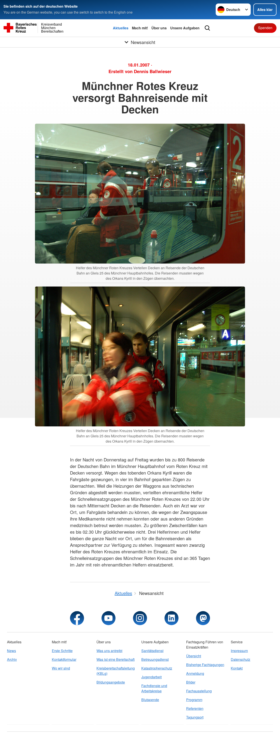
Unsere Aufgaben (185, 27)
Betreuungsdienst (155, 659)
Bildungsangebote (110, 682)
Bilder (190, 682)
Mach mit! (140, 27)
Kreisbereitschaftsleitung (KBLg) (115, 671)
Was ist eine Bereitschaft (115, 659)
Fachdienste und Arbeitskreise (154, 688)
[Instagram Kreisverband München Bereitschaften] (140, 618)
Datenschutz (240, 659)
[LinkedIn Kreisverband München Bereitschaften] (171, 618)
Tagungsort (194, 717)
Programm (194, 699)
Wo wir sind (61, 668)
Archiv (12, 659)
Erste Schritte (62, 650)
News (11, 650)
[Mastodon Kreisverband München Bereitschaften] (203, 618)
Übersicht (193, 655)
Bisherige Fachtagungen (205, 664)
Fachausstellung (199, 690)
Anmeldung (195, 673)
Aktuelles (120, 27)
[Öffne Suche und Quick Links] (207, 28)
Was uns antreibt (109, 650)
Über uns (159, 27)
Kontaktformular (64, 659)
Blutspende (150, 699)
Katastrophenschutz (156, 668)
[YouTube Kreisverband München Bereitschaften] (109, 618)
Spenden (265, 27)
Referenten (194, 708)
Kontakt (237, 668)
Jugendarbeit (151, 676)
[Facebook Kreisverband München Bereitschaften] (77, 618)
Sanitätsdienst (152, 650)
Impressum (239, 650)
